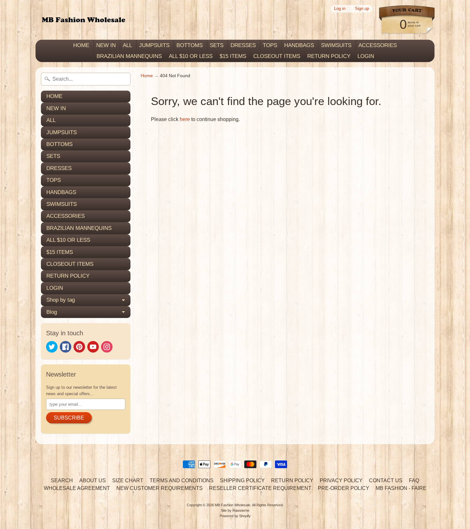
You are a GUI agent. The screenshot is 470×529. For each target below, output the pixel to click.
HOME (81, 45)
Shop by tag (60, 300)
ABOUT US (92, 480)
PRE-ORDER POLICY (343, 488)
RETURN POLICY (328, 56)
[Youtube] (93, 347)
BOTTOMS (189, 45)
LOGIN (365, 56)
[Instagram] (107, 347)
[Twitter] (52, 347)
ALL (127, 45)
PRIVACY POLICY (341, 480)
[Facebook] (65, 347)
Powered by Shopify (235, 516)
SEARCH (62, 480)
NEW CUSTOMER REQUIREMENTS (159, 488)
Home (147, 75)
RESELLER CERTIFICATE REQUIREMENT (260, 488)
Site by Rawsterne (235, 510)
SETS (216, 45)
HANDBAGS (299, 45)
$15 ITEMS (233, 56)
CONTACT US (386, 480)
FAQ (414, 480)
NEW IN (106, 45)
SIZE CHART (127, 480)
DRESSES (243, 45)
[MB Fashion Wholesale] (83, 20)
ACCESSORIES (377, 45)
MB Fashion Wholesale (232, 505)
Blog (51, 312)
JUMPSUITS (154, 45)
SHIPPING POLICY (242, 480)
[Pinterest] (79, 347)
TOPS (270, 45)
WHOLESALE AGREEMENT (77, 488)
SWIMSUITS (336, 45)
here (185, 119)
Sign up (362, 9)
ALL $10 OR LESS (191, 56)
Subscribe (69, 417)
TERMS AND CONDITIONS (182, 480)
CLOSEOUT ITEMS (276, 56)
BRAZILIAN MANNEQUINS (129, 56)
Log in (339, 9)
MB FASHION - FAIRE (401, 488)
